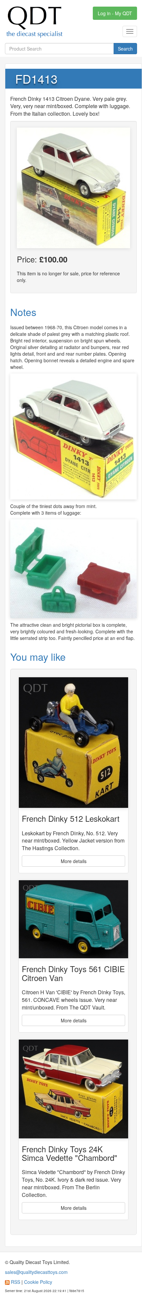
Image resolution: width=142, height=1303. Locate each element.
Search (125, 48)
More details (74, 861)
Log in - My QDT (115, 13)
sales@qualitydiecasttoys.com (36, 1272)
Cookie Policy (38, 1282)
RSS (15, 1282)
